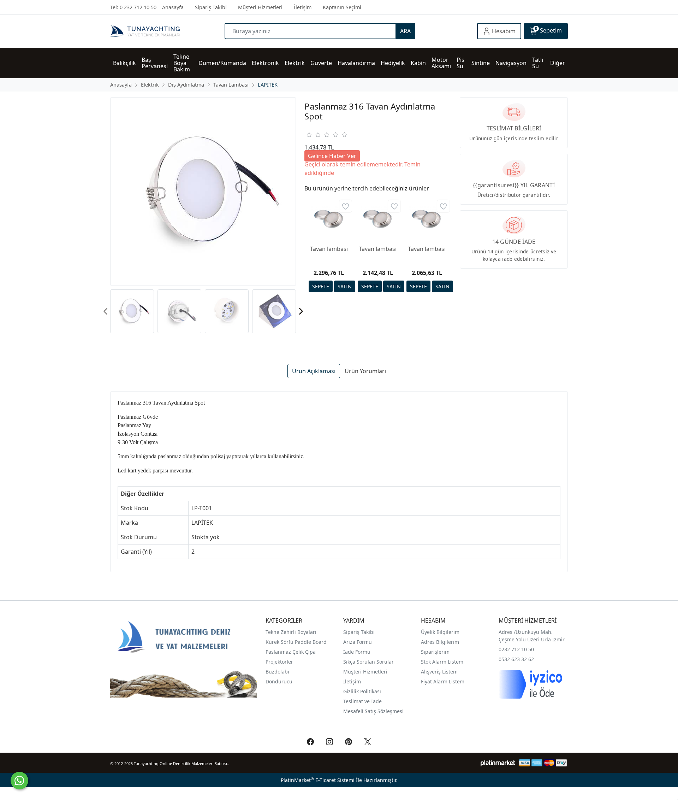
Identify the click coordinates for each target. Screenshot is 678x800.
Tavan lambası (329, 249)
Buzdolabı (277, 671)
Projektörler (279, 661)
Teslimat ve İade (362, 701)
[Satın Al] (344, 286)
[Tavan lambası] (329, 218)
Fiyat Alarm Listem (442, 681)
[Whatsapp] (19, 780)
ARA (405, 31)
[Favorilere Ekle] (345, 206)
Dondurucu (279, 681)
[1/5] (308, 134)
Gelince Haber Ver (332, 156)
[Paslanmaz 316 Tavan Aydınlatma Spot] (203, 191)
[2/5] (313, 134)
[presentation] (106, 311)
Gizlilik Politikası (362, 691)
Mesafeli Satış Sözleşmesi (373, 711)
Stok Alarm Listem (442, 661)
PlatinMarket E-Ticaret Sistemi (318, 780)
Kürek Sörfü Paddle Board (296, 642)
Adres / (507, 632)
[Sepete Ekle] (321, 286)
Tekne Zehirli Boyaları (291, 632)
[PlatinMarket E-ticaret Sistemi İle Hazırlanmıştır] (498, 762)
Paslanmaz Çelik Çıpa (291, 651)
